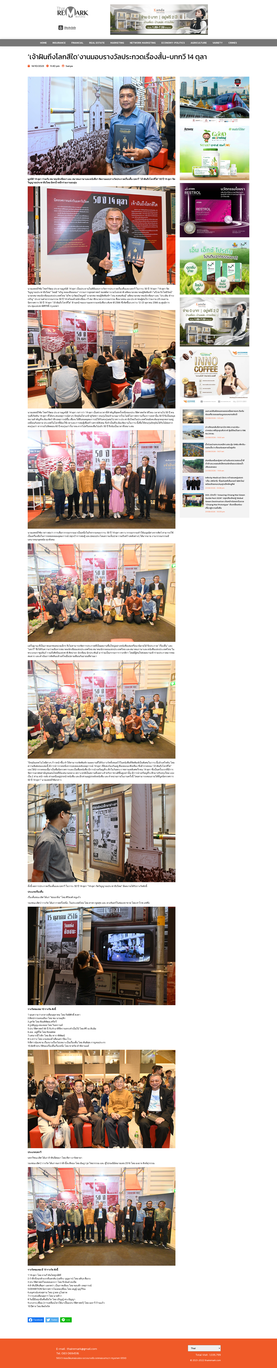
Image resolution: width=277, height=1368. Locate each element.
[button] (159, 19)
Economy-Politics (173, 43)
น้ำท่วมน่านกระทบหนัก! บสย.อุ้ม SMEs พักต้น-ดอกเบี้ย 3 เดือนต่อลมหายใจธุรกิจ (225, 446)
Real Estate (97, 43)
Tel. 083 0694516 (67, 1353)
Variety (218, 43)
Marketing (117, 43)
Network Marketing (143, 43)
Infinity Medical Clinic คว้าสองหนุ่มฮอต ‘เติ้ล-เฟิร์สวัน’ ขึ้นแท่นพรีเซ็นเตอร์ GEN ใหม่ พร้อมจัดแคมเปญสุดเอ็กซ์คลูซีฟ (224, 481)
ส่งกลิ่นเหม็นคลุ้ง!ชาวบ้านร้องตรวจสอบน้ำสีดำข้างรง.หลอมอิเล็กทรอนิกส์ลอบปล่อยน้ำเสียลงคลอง (224, 464)
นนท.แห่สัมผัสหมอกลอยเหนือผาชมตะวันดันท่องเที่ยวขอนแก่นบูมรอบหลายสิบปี (224, 412)
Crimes (232, 43)
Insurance (59, 43)
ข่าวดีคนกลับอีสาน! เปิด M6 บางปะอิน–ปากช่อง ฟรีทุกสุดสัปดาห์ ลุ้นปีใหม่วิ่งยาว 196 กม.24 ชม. (225, 430)
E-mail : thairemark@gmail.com (76, 1348)
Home (43, 43)
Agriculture (199, 43)
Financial (77, 43)
